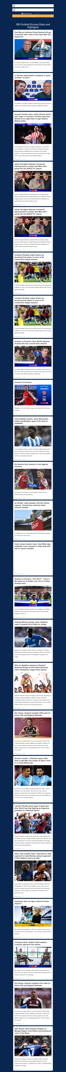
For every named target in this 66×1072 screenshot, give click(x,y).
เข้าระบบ (33, 16)
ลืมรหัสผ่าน (37, 13)
